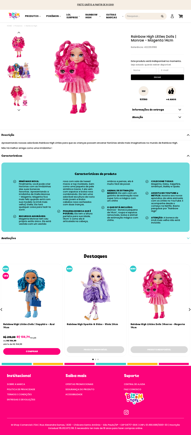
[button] (1, 309)
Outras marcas (111, 17)
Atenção (137, 117)
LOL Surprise (72, 17)
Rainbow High (91, 17)
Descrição (7, 135)
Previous (18, 32)
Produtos (32, 16)
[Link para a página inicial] (9, 25)
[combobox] (146, 16)
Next (18, 110)
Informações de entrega (148, 109)
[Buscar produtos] (162, 16)
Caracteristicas (11, 155)
